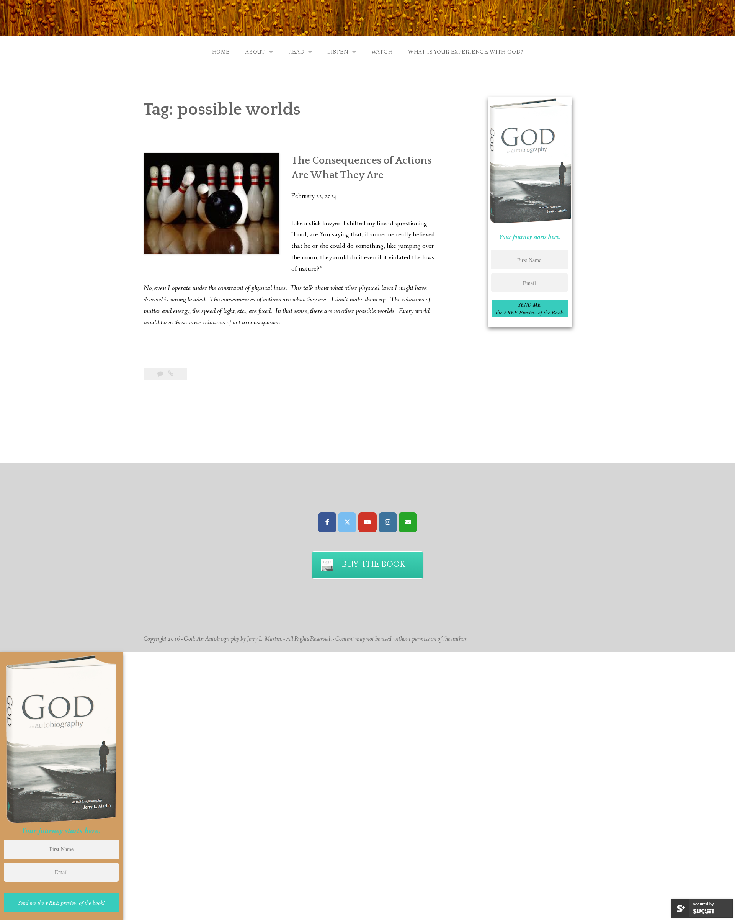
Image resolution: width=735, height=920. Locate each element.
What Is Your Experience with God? (465, 52)
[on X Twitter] (347, 522)
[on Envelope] (408, 522)
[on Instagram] (388, 522)
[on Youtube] (367, 522)
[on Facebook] (327, 522)
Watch (382, 52)
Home (221, 52)
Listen (337, 52)
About (255, 52)
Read (296, 52)
